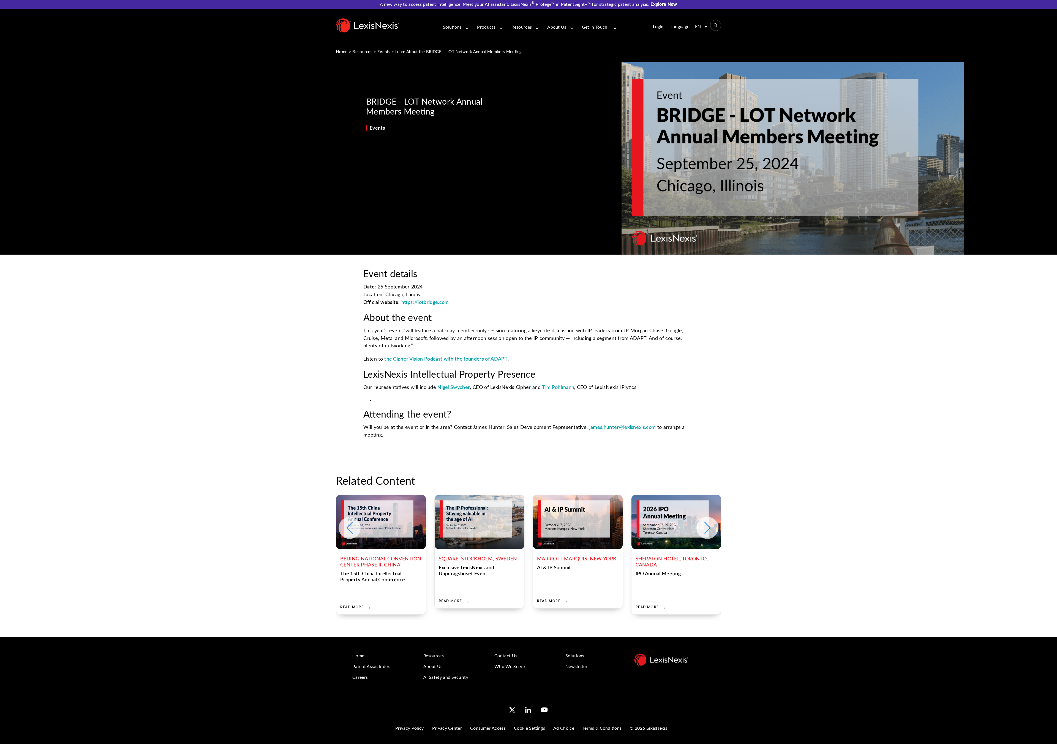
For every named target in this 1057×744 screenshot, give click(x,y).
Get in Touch (594, 27)
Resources (521, 27)
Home (341, 52)
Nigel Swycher (453, 387)
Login (658, 26)
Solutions (452, 27)
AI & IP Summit (554, 567)
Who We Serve (509, 666)
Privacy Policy (409, 728)
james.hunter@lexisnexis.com (622, 427)
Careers (360, 677)
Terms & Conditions (602, 728)
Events (383, 52)
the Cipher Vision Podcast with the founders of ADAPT (446, 359)
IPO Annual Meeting (658, 573)
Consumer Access (488, 728)
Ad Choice (563, 728)
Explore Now (663, 4)
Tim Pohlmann (558, 387)
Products (486, 27)
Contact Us (505, 656)
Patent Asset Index (371, 666)
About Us (556, 27)
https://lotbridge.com (425, 302)
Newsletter (576, 666)
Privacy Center (447, 728)
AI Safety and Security (445, 677)
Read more (352, 607)
